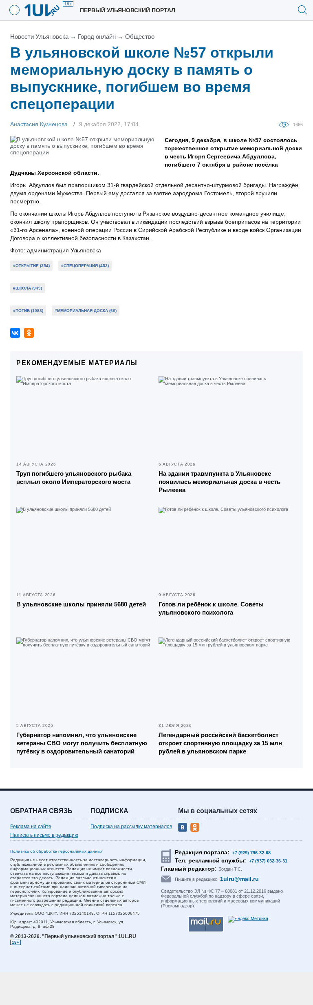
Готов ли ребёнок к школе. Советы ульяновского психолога (211, 608)
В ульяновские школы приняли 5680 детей (81, 604)
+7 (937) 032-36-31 (268, 860)
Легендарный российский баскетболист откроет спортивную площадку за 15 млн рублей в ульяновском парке (220, 743)
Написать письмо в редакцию (44, 835)
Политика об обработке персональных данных (56, 851)
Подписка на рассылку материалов (131, 826)
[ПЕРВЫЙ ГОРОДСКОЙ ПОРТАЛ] (46, 10)
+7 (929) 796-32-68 (251, 852)
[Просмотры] (286, 124)
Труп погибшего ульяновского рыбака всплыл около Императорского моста (73, 477)
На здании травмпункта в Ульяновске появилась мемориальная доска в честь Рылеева (219, 481)
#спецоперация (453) (85, 265)
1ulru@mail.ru (239, 879)
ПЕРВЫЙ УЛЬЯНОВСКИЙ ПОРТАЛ (127, 10)
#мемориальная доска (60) (86, 310)
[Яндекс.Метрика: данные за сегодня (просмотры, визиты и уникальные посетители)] (248, 919)
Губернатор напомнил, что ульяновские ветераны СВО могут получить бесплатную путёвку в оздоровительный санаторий (81, 743)
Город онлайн (97, 36)
